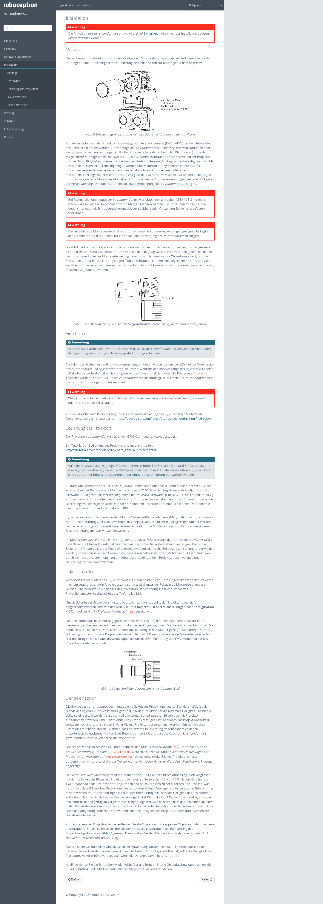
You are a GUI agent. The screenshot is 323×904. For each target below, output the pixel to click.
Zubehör (9, 121)
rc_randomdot (15, 13)
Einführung (10, 40)
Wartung (9, 113)
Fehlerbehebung (14, 129)
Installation (10, 65)
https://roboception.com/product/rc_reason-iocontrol (130, 475)
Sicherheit (10, 48)
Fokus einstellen (16, 97)
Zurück (74, 879)
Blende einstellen (17, 105)
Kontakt (9, 137)
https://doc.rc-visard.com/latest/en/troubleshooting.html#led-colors (164, 418)
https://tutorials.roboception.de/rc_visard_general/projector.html (111, 450)
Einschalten (13, 81)
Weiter (206, 879)
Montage (12, 73)
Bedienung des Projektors (22, 89)
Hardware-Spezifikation (18, 56)
